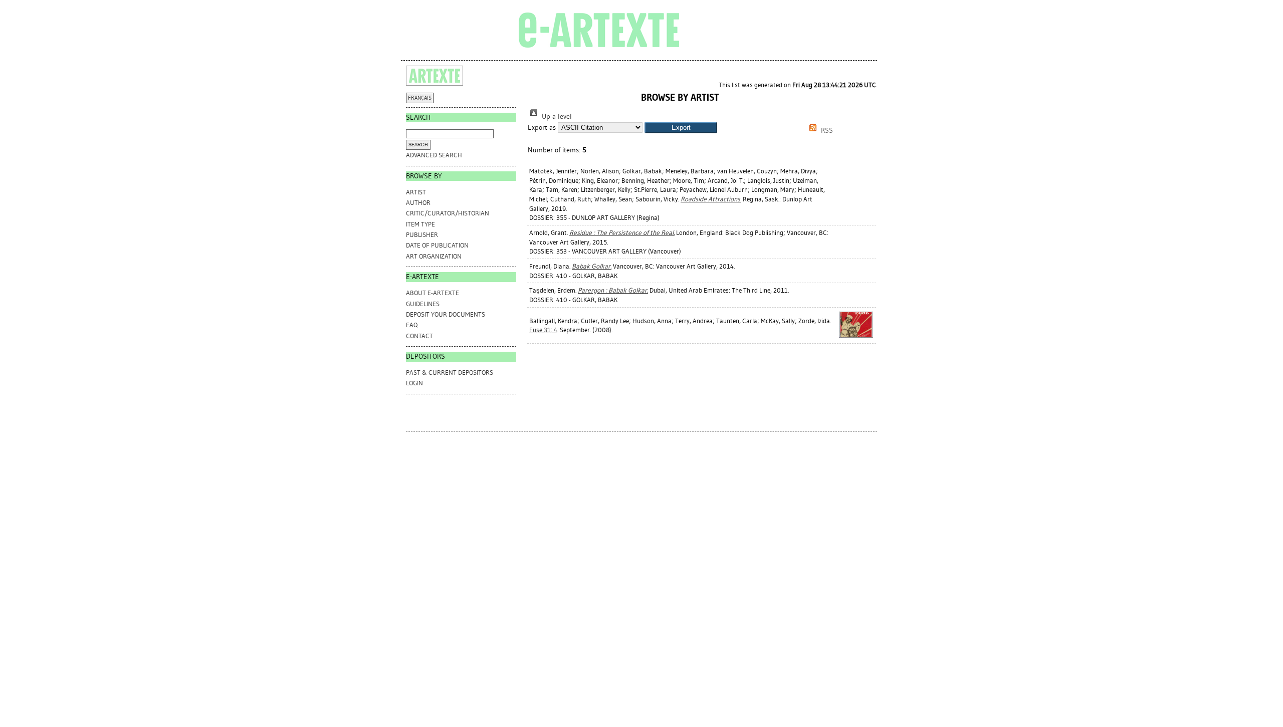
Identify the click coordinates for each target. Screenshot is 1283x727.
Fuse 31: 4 (543, 330)
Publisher (422, 234)
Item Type (420, 224)
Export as (542, 127)
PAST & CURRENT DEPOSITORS (449, 372)
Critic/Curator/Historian (447, 213)
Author (418, 202)
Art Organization (434, 256)
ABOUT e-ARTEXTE (432, 293)
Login (414, 383)
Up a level (556, 116)
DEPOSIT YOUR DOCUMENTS (445, 314)
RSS (826, 130)
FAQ (411, 325)
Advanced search (434, 155)
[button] (681, 127)
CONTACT (419, 336)
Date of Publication (437, 245)
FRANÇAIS (420, 98)
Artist (416, 192)
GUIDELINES (423, 304)
